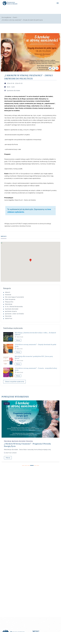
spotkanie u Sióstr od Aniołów (14, 313)
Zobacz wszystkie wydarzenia (14, 381)
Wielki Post (8, 318)
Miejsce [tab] (3, 236)
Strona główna (6, 17)
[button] (30, 260)
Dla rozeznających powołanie (14, 297)
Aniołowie (8, 294)
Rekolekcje (8, 304)
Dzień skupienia (10, 299)
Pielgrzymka (9, 302)
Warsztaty (8, 316)
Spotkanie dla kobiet (13, 90)
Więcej (8, 457)
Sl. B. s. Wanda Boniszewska (14, 306)
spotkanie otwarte (11, 311)
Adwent (7, 292)
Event (15, 17)
